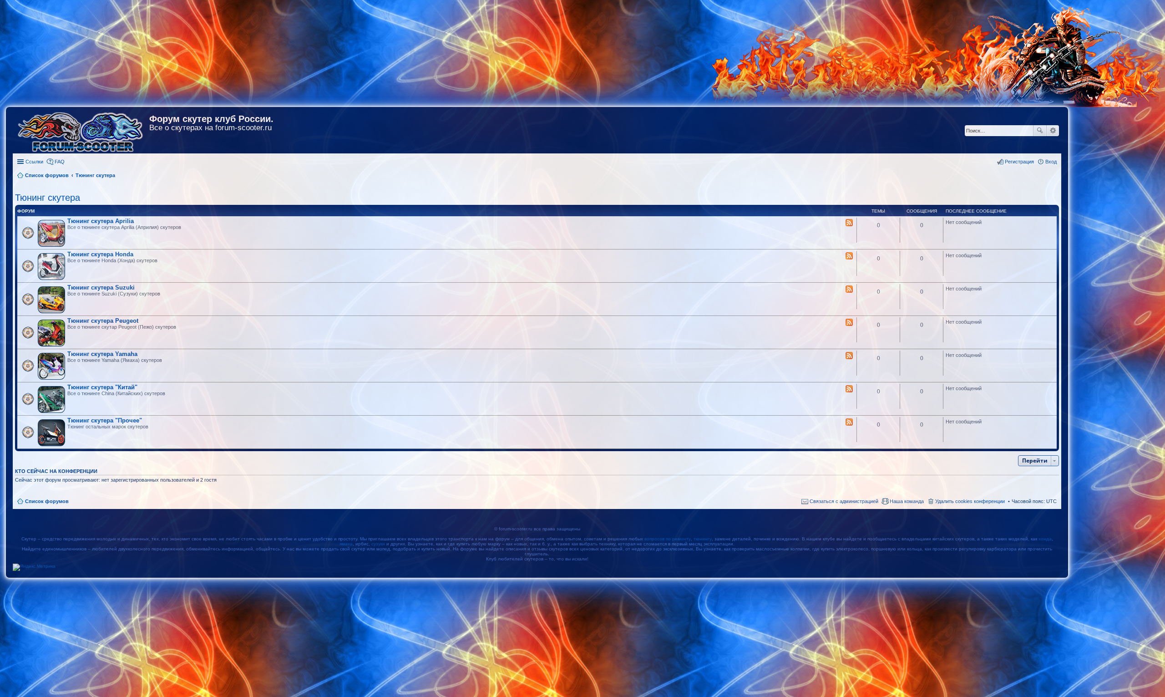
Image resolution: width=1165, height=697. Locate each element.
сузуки (378, 543)
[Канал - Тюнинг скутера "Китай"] (849, 389)
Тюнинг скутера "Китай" (102, 387)
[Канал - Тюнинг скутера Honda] (849, 256)
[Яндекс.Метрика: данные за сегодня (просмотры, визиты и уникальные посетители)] (34, 567)
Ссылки (34, 161)
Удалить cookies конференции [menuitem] (970, 501)
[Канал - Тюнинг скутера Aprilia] (849, 223)
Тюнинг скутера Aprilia (100, 221)
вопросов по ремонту (667, 538)
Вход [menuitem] (1051, 161)
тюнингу (703, 538)
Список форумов (47, 501)
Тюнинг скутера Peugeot (102, 320)
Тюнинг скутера (47, 198)
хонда (1045, 538)
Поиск (1040, 130)
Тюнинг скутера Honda (100, 254)
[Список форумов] (81, 130)
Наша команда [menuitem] (907, 501)
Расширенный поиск (1053, 130)
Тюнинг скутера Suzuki (101, 287)
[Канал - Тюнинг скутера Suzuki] (849, 289)
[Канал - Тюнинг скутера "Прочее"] (849, 422)
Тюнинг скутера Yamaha (102, 354)
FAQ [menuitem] (60, 161)
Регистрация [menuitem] (1019, 161)
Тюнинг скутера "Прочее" (104, 420)
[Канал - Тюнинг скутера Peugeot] (849, 323)
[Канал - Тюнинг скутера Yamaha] (849, 356)
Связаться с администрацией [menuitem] (844, 501)
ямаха (346, 543)
